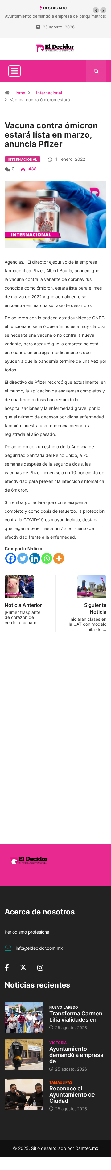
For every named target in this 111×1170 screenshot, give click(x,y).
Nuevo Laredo (63, 1007)
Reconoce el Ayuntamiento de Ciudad (72, 1094)
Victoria (58, 1043)
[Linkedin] (34, 558)
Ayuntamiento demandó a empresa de (76, 1054)
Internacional (49, 92)
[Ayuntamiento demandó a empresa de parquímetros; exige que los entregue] (24, 1054)
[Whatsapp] (46, 558)
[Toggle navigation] (14, 71)
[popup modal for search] (96, 71)
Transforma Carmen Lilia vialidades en (75, 1016)
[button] (96, 10)
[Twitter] (22, 558)
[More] (58, 558)
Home (19, 92)
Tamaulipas (60, 1082)
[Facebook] (10, 558)
